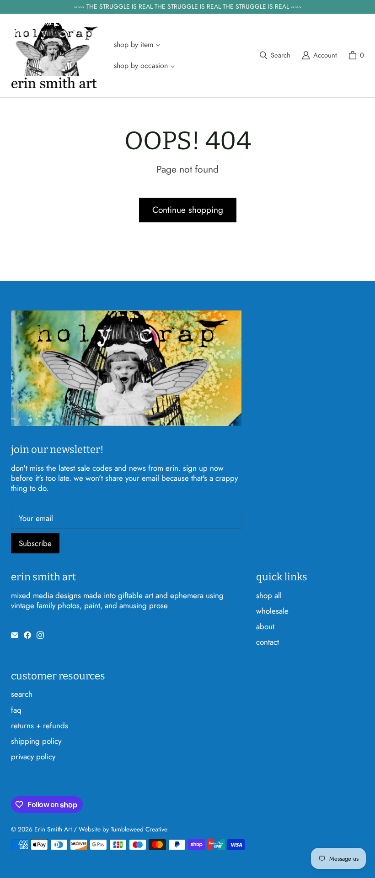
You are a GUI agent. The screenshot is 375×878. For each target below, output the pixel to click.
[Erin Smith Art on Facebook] (27, 635)
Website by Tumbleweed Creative (123, 829)
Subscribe (35, 543)
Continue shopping (187, 210)
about (265, 626)
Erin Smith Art (53, 829)
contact (267, 641)
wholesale (272, 610)
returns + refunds (39, 725)
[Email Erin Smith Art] (14, 635)
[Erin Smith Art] (54, 55)
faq (16, 710)
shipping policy (36, 741)
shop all (269, 595)
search (21, 694)
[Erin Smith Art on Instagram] (40, 635)
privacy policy (33, 756)
